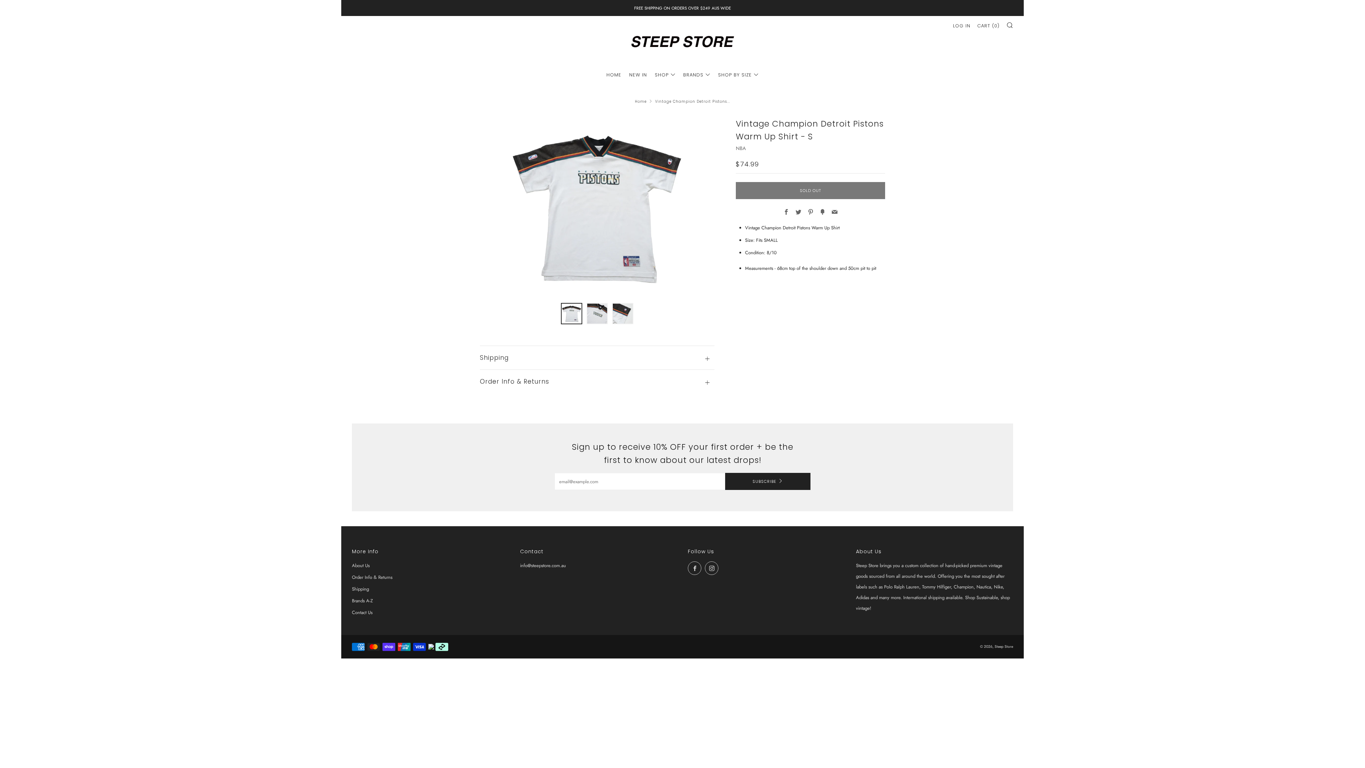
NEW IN (638, 74)
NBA (741, 148)
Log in (961, 25)
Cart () (988, 25)
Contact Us (362, 612)
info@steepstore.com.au (543, 565)
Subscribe (764, 481)
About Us (361, 565)
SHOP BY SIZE (735, 74)
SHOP (662, 74)
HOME (613, 74)
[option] (597, 205)
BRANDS (693, 74)
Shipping (360, 589)
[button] (571, 313)
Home (641, 101)
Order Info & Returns (372, 577)
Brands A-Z (362, 600)
